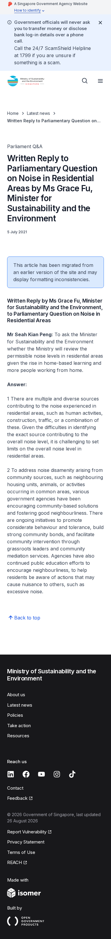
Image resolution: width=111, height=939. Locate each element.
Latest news (38, 113)
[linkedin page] (10, 774)
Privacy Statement (25, 842)
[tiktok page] (72, 774)
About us (16, 694)
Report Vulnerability (26, 832)
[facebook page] (26, 774)
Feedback (17, 798)
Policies (15, 715)
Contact (15, 788)
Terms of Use (21, 852)
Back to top (27, 618)
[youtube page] (41, 774)
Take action (19, 725)
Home (13, 113)
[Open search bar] (85, 81)
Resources (18, 735)
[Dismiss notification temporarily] (100, 22)
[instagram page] (56, 774)
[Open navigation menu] (100, 81)
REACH (14, 862)
